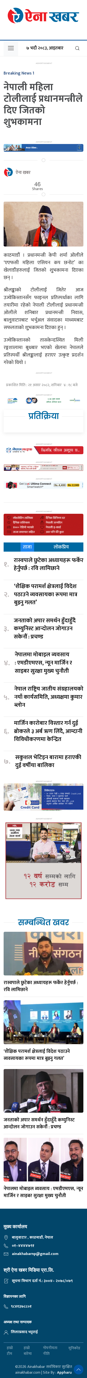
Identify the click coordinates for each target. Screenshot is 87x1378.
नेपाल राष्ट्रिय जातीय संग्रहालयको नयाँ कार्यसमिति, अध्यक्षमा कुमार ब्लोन (48, 697)
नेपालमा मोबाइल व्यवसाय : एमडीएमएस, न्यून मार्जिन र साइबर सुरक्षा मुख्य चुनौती (43, 663)
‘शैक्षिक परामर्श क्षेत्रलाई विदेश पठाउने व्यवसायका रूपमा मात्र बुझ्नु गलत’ (45, 595)
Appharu (64, 1372)
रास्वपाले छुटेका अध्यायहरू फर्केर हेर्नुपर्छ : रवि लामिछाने (48, 564)
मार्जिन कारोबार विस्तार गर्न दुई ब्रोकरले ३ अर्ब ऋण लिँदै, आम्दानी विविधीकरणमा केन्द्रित (48, 731)
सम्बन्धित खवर (43, 922)
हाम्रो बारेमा (28, 1351)
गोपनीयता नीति (50, 1351)
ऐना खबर (23, 172)
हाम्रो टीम (10, 1351)
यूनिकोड (74, 1348)
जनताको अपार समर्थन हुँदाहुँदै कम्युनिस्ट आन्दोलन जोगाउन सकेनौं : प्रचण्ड (45, 629)
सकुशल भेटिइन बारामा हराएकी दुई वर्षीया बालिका (48, 762)
